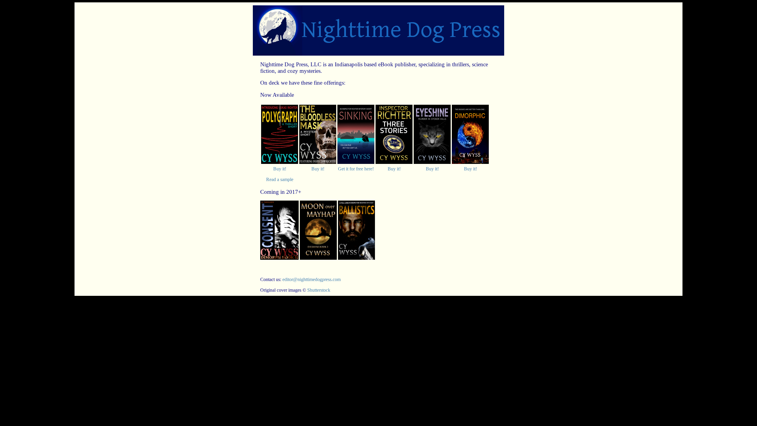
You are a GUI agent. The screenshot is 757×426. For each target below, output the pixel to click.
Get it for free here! (356, 168)
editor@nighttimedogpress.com (311, 279)
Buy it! (279, 168)
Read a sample (279, 179)
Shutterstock (318, 290)
